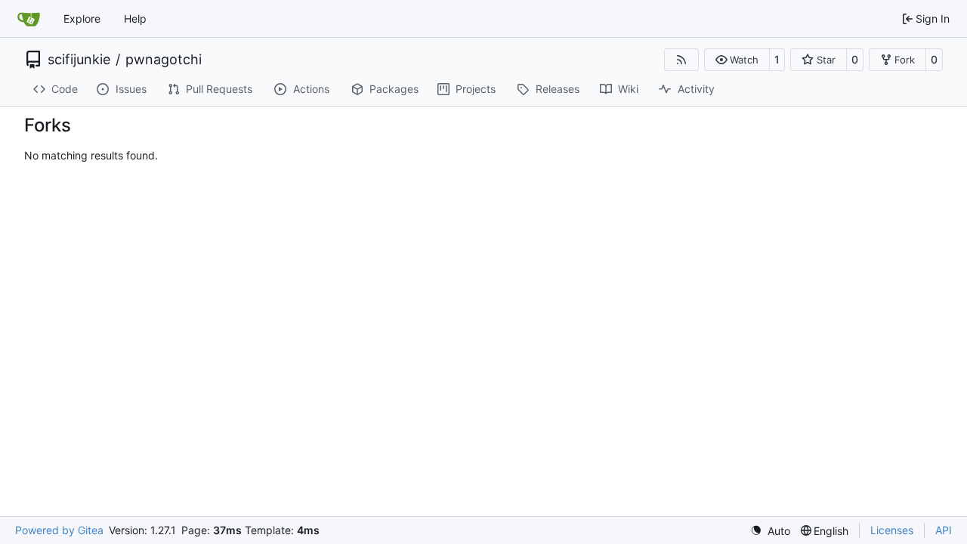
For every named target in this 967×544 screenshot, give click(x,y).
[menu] (770, 530)
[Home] (29, 18)
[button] (737, 59)
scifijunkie (79, 59)
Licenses (891, 530)
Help (135, 18)
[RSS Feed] (681, 59)
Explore (81, 18)
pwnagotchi (163, 59)
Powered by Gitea (59, 530)
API (943, 530)
